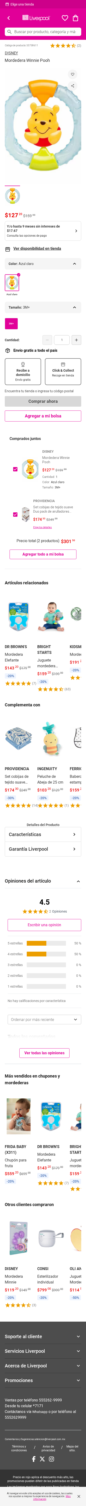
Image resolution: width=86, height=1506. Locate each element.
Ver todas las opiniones (44, 1053)
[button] (63, 45)
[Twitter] (42, 1459)
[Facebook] (34, 1459)
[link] (18, 638)
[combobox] (44, 1019)
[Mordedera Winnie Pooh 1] (12, 196)
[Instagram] (51, 1459)
